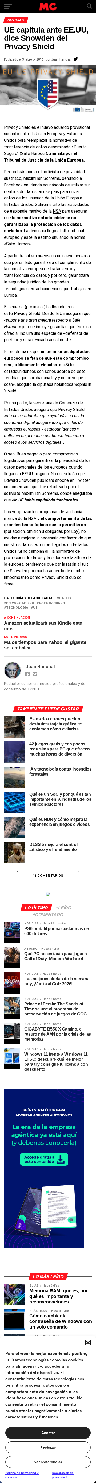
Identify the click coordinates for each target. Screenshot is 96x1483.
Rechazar (48, 1447)
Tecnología (17, 608)
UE (35, 608)
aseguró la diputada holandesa (45, 384)
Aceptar (48, 1433)
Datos (65, 598)
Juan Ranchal (61, 59)
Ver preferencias (48, 1462)
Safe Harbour (52, 603)
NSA (57, 211)
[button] (88, 1342)
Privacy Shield (17, 127)
